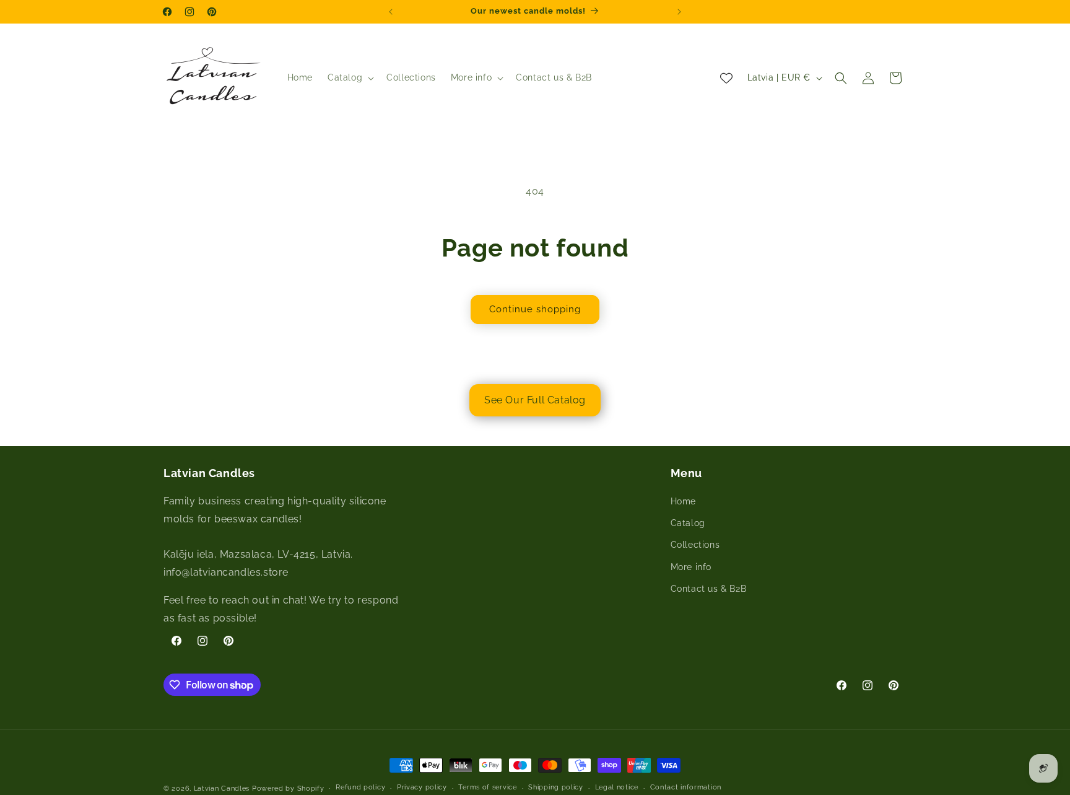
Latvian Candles (222, 788)
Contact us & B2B (709, 589)
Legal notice (616, 788)
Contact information (685, 788)
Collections (695, 545)
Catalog (688, 524)
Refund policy (360, 788)
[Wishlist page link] (726, 78)
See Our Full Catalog (535, 400)
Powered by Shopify (288, 788)
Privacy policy (422, 788)
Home (683, 502)
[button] (349, 77)
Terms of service (487, 788)
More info (691, 567)
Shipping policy (555, 788)
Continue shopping (535, 309)
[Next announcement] (679, 12)
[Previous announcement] (390, 12)
